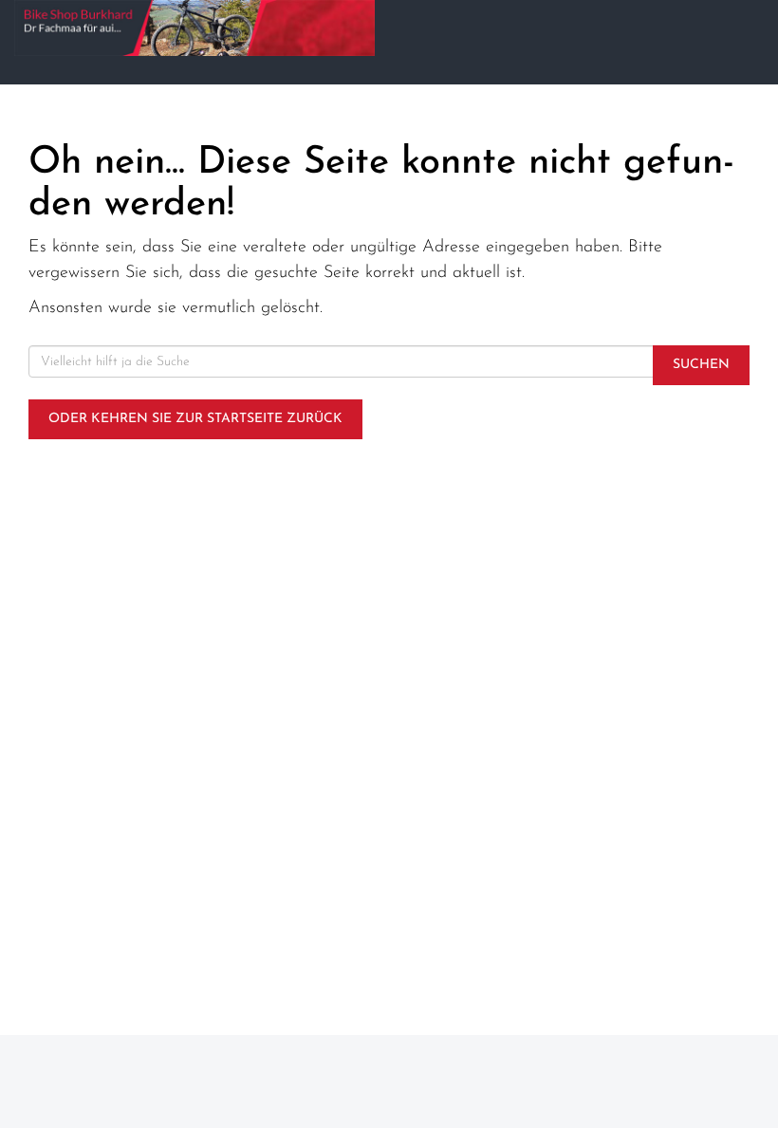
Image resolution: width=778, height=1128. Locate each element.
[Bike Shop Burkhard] (194, 28)
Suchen (701, 365)
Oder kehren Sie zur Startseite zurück (195, 419)
